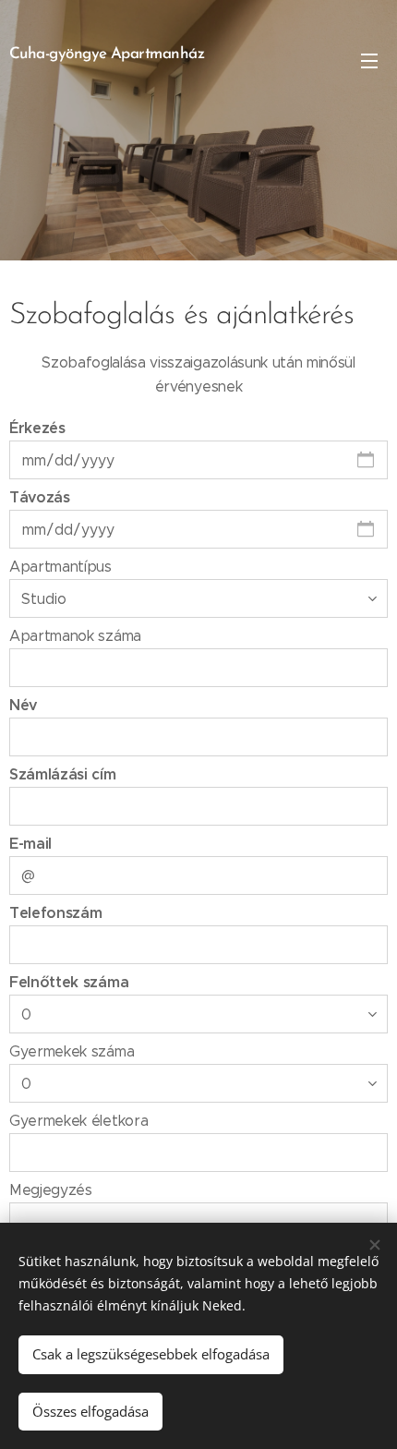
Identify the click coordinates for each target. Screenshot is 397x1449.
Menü (369, 60)
